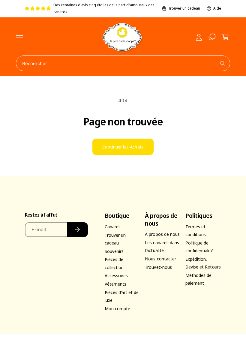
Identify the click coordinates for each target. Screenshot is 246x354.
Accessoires (116, 275)
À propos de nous (162, 234)
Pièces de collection (114, 263)
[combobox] (123, 63)
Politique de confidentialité (199, 247)
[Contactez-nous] (212, 37)
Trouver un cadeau (184, 8)
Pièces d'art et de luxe (122, 296)
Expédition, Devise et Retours (202, 263)
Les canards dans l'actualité (162, 246)
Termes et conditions (195, 230)
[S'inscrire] (77, 229)
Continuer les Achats (123, 147)
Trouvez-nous (158, 267)
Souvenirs (114, 251)
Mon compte (117, 308)
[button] (19, 37)
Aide (217, 8)
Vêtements (115, 284)
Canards (113, 227)
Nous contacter (160, 259)
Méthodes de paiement (198, 279)
